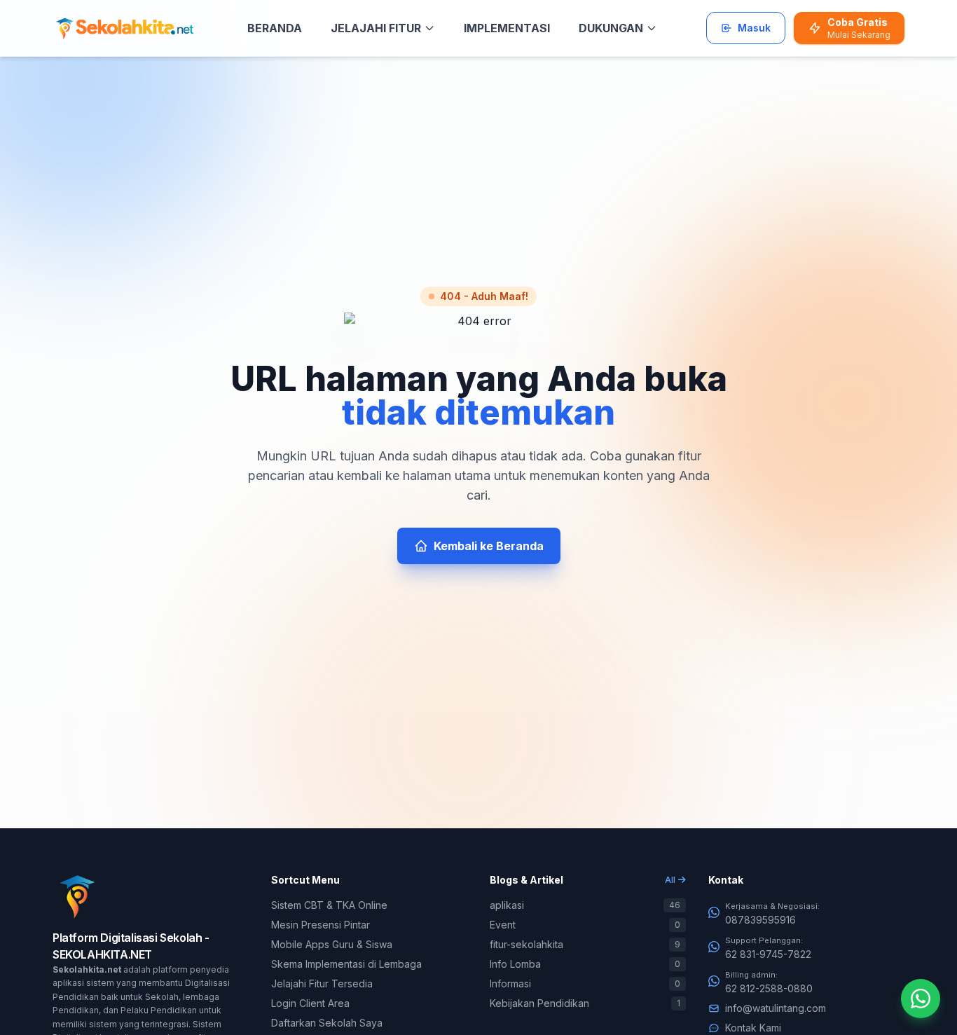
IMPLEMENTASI (507, 28)
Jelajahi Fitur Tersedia (322, 983)
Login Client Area (310, 1003)
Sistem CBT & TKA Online (329, 905)
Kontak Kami (753, 1028)
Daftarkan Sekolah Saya (327, 1023)
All (670, 880)
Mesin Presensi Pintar (320, 925)
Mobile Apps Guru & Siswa (331, 944)
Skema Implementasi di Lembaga (346, 964)
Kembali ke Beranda (489, 546)
